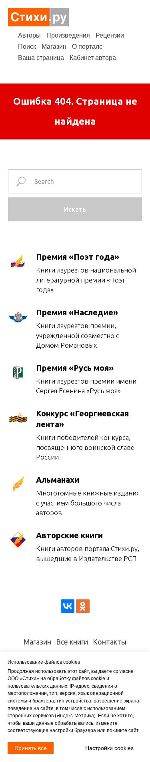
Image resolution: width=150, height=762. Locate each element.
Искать (75, 209)
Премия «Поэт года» (77, 256)
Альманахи (57, 479)
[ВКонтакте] (67, 606)
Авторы (29, 35)
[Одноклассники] (83, 606)
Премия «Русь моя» (75, 367)
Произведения (68, 35)
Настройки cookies (109, 748)
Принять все (30, 748)
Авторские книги (69, 535)
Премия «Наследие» (77, 312)
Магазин (54, 46)
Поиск (27, 46)
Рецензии (110, 35)
